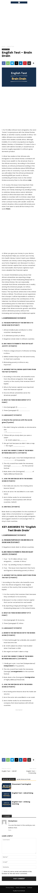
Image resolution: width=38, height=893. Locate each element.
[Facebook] (4, 63)
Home (3, 46)
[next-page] (6, 811)
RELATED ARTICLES (9, 779)
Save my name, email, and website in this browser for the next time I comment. (17, 872)
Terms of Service (20, 887)
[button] (3, 2)
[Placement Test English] (6, 786)
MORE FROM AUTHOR (23, 779)
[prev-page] (3, 811)
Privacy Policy (10, 887)
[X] (16, 63)
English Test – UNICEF (9, 771)
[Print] (29, 63)
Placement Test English (21, 784)
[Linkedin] (21, 63)
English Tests (10, 46)
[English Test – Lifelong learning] (6, 804)
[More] (33, 63)
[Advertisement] (19, 25)
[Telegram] (12, 63)
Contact (29, 887)
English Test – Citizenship (31, 772)
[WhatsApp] (8, 63)
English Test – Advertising (22, 793)
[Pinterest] (25, 63)
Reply (9, 830)
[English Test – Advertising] (6, 795)
